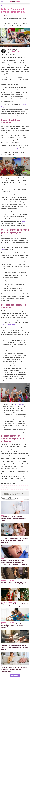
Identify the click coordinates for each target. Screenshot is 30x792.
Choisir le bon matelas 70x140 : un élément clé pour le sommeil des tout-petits (14, 518)
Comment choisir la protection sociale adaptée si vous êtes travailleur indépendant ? (14, 669)
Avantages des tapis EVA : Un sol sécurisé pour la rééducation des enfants (12, 625)
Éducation (3, 5)
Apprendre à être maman (7, 580)
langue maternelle (18, 404)
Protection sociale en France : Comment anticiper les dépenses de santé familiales (14, 540)
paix (2, 249)
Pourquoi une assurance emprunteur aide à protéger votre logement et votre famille (14, 647)
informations (4, 644)
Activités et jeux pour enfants (9, 602)
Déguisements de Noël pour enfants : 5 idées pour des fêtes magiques (14, 605)
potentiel (4, 481)
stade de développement (8, 324)
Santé (2, 537)
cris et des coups (14, 147)
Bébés (2, 515)
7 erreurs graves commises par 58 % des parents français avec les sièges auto (13, 584)
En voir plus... (15, 675)
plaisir (24, 221)
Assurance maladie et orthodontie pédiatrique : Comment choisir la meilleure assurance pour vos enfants (14, 562)
